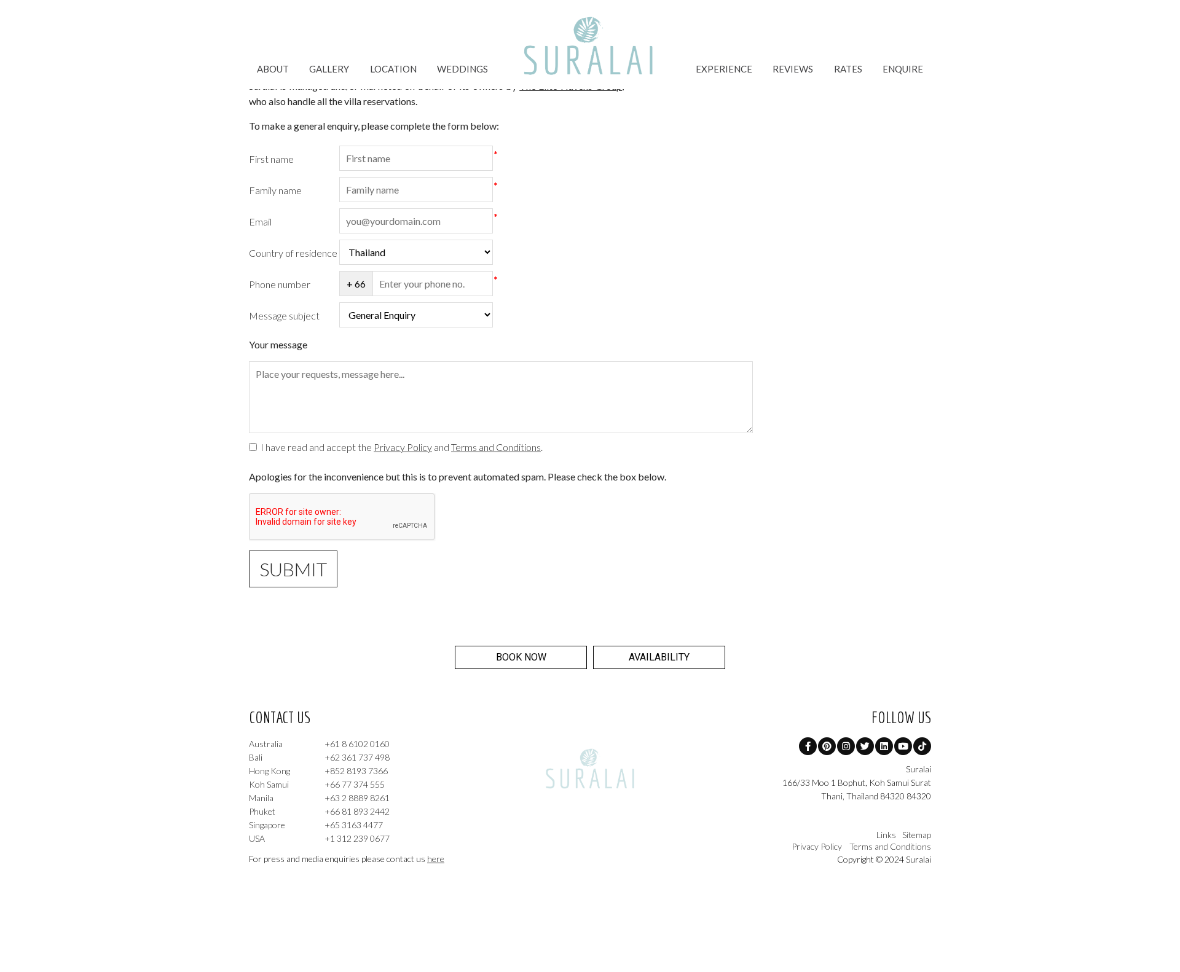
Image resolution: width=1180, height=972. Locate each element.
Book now (521, 657)
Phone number (279, 283)
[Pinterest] (827, 746)
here (435, 858)
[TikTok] (922, 746)
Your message (278, 344)
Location (393, 68)
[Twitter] (865, 746)
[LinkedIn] (884, 746)
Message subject (284, 315)
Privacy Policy (403, 447)
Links (886, 834)
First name (271, 158)
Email (260, 221)
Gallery (329, 68)
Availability (659, 657)
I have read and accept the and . (400, 447)
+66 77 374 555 (317, 784)
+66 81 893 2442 (319, 811)
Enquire (903, 68)
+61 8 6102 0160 (319, 744)
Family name (275, 189)
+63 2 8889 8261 (319, 798)
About (273, 68)
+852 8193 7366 (318, 771)
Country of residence (293, 252)
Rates (848, 68)
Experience (724, 68)
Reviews (793, 68)
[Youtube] (903, 746)
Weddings (462, 68)
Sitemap (916, 834)
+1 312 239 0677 (319, 838)
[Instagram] (846, 746)
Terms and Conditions (496, 447)
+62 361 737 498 (319, 757)
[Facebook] (808, 746)
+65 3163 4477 (316, 825)
